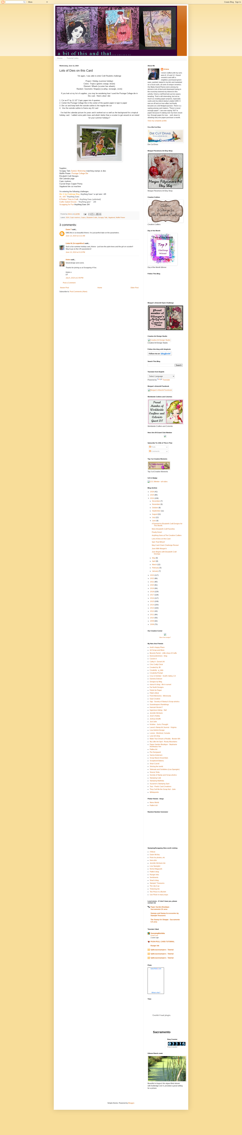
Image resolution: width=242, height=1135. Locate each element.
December (156, 501)
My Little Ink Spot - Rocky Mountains (163, 742)
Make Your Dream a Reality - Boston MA (165, 739)
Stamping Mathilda (157, 781)
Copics (83, 217)
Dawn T (69, 230)
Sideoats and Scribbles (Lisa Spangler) (165, 769)
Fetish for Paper (156, 690)
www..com (156, 969)
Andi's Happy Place (157, 647)
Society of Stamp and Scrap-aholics (163, 775)
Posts (153, 447)
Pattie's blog (154, 872)
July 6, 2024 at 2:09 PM (74, 278)
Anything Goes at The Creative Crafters (167, 535)
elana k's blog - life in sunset (160, 684)
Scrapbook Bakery (157, 761)
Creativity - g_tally (156, 670)
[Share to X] (94, 214)
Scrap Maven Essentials (159, 758)
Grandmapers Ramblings (159, 705)
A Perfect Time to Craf (68, 199)
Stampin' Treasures (157, 883)
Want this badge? (165, 637)
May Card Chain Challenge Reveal (165, 545)
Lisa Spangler (155, 866)
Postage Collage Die (80, 173)
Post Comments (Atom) (78, 292)
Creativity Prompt (156, 673)
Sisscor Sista (155, 772)
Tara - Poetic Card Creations (160, 786)
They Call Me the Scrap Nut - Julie (163, 789)
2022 (152, 578)
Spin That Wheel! (158, 542)
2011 (152, 615)
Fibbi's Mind (154, 693)
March (154, 565)
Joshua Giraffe (155, 719)
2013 (152, 608)
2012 (152, 611)
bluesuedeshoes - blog (158, 656)
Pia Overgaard (155, 752)
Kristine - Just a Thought (159, 724)
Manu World (154, 802)
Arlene (166, 69)
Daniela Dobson (156, 679)
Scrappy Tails (102, 217)
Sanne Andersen (156, 755)
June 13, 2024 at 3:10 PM (75, 252)
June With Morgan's (159, 549)
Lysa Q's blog (155, 736)
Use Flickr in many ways (159, 895)
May (154, 558)
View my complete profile (157, 121)
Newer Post (64, 288)
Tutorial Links (72, 58)
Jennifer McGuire (156, 713)
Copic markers (75, 217)
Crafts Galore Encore (67, 202)
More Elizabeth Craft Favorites (163, 529)
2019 (152, 588)
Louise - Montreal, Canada (160, 733)
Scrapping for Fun (66, 204)
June (154, 521)
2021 (152, 582)
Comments (155, 451)
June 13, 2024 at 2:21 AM (75, 236)
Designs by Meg (156, 682)
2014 (152, 605)
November (156, 504)
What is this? (156, 992)
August (155, 514)
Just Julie (153, 722)
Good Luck (154, 935)
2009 (152, 621)
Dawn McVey (155, 855)
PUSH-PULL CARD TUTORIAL (162, 942)
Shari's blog (154, 880)
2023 (152, 575)
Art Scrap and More (157, 650)
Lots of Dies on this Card (161, 539)
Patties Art (153, 749)
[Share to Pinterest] (100, 214)
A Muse (152, 852)
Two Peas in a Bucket (158, 892)
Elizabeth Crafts (92, 217)
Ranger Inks (154, 875)
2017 (152, 595)
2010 (152, 618)
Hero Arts (153, 860)
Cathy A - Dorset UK (157, 662)
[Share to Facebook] (97, 214)
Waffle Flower (120, 217)
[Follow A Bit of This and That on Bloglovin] (160, 355)
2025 (152, 495)
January (155, 571)
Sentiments (154, 877)
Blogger (131, 1103)
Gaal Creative (155, 699)
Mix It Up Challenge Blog (69, 194)
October (155, 508)
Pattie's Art (154, 805)
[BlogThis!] (92, 214)
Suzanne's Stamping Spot (159, 784)
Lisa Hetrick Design (157, 730)
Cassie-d (153, 659)
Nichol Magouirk (156, 869)
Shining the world (156, 766)
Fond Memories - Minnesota (160, 696)
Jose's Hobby (155, 716)
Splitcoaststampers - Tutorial (162, 950)
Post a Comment (69, 283)
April (154, 561)
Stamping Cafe (155, 778)
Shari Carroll (154, 764)
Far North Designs (157, 687)
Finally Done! (157, 532)
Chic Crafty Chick (156, 664)
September (156, 511)
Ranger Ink (155, 946)
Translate (166, 380)
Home (59, 58)
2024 (67, 217)
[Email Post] (85, 214)
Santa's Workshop (78, 171)
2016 (152, 598)
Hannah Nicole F (156, 707)
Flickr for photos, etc (157, 858)
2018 (152, 592)
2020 (152, 585)
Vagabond (111, 217)
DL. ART (62, 197)
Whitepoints (154, 792)
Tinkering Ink (155, 889)
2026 (152, 492)
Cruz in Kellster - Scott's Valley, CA (163, 676)
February (155, 568)
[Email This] (89, 214)
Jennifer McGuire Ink (157, 863)
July (154, 517)
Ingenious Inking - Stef (158, 710)
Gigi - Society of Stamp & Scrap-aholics (164, 702)
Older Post (135, 288)
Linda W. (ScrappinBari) (75, 243)
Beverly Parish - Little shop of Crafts (163, 653)
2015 (152, 601)
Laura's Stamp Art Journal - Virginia (163, 727)
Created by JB (155, 667)
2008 (152, 624)
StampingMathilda (158, 933)
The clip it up (154, 886)
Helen (68, 260)
